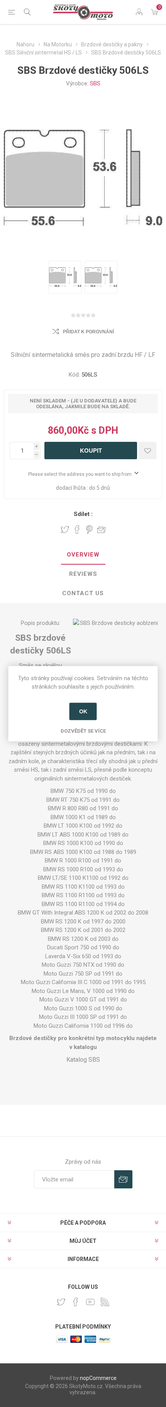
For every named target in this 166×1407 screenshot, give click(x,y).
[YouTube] (90, 1302)
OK (83, 711)
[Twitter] (61, 1302)
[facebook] (75, 1302)
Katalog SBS (83, 1059)
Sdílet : (83, 514)
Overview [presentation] (83, 554)
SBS (95, 83)
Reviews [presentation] (83, 573)
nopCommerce (98, 1378)
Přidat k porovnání (88, 331)
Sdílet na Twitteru (65, 529)
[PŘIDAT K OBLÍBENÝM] (147, 450)
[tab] (83, 555)
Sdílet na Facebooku (77, 529)
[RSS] (105, 1302)
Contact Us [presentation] (83, 593)
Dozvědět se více (83, 730)
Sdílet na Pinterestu (89, 529)
